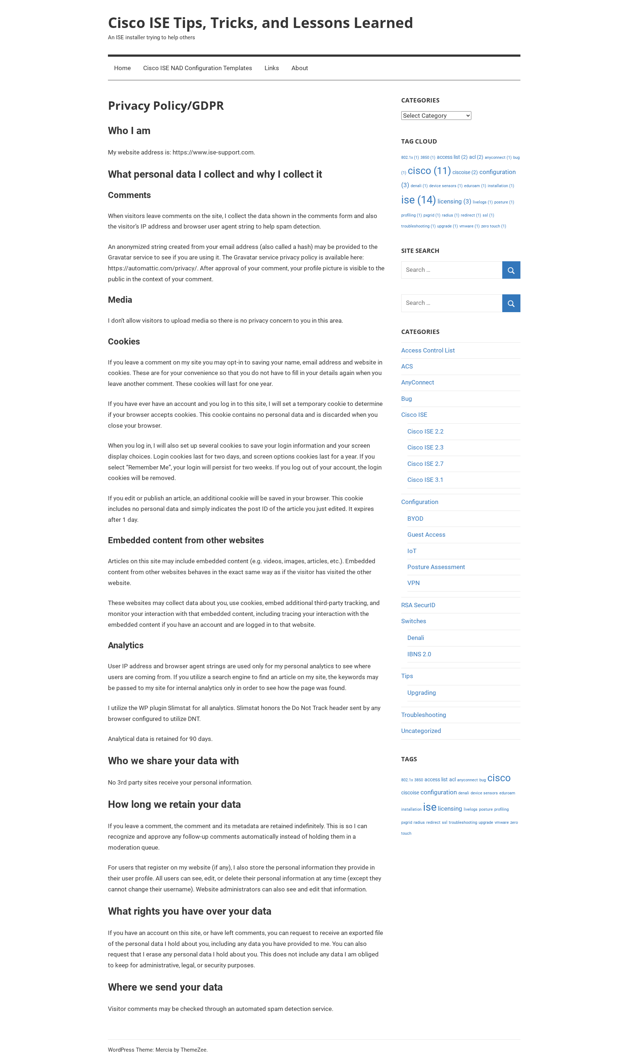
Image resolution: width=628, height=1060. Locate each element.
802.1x (410, 157)
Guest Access (426, 534)
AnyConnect (417, 382)
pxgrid (431, 215)
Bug (406, 398)
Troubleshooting (423, 714)
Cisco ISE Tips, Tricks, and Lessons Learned (260, 22)
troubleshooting (418, 226)
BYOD (415, 518)
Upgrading (421, 692)
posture (504, 202)
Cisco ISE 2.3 (425, 447)
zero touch (493, 226)
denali (419, 186)
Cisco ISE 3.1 (425, 479)
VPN (413, 583)
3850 (427, 157)
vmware (469, 226)
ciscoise (465, 172)
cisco (429, 171)
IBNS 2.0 (419, 654)
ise (418, 200)
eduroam (475, 186)
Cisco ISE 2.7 (425, 463)
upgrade (447, 226)
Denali (415, 637)
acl (476, 157)
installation (501, 186)
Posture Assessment (436, 567)
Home (122, 68)
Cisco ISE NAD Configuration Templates (197, 68)
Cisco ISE (414, 414)
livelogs (483, 202)
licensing (454, 201)
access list (452, 157)
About (299, 68)
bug (482, 780)
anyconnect (498, 157)
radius (450, 215)
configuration (438, 792)
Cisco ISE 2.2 (425, 431)
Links (272, 68)
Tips (407, 676)
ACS (407, 366)
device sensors (446, 186)
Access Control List (428, 350)
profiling (411, 215)
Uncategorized (421, 730)
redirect (471, 215)
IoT (411, 551)
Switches (413, 621)
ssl (488, 215)
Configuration (419, 501)
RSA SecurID (418, 605)
